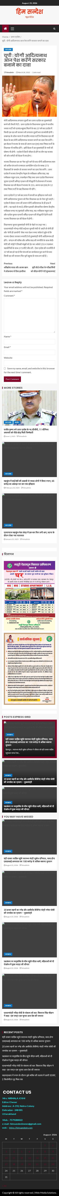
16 (53, 1157)
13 (29, 1157)
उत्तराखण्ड (10, 734)
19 (21, 1164)
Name (7, 336)
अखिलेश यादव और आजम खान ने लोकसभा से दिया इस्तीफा (16, 267)
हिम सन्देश (29, 12)
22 (45, 1164)
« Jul (4, 1185)
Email (7, 347)
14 (37, 1157)
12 (21, 1157)
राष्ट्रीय (17, 422)
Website (8, 357)
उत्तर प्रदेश (8, 49)
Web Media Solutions (45, 1192)
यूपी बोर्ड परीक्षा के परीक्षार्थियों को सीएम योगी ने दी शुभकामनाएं (43, 267)
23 (53, 1164)
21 (37, 1164)
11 (14, 1157)
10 (6, 1157)
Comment (9, 295)
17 (6, 1164)
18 (14, 1164)
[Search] (54, 28)
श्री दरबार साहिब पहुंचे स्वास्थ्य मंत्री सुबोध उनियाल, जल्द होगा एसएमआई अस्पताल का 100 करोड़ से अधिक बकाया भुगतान (29, 742)
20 (29, 1164)
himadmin (10, 72)
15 (45, 1157)
